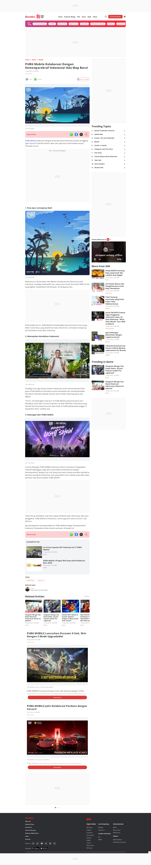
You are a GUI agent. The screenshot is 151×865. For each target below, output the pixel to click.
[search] (106, 16)
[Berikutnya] (90, 608)
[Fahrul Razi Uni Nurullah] (27, 589)
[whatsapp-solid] (71, 134)
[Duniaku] (34, 16)
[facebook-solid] (76, 134)
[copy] (86, 134)
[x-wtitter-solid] (81, 134)
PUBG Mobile (30, 141)
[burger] (124, 16)
